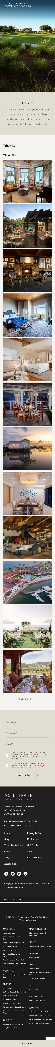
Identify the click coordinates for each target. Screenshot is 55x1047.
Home (6, 900)
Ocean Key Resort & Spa (12, 1003)
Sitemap (31, 851)
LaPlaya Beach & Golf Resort (14, 992)
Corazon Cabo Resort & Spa (40, 946)
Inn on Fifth (7, 988)
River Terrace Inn (10, 950)
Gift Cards (32, 845)
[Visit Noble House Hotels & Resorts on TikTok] (25, 874)
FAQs (7, 857)
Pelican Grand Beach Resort (14, 1007)
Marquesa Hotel (9, 999)
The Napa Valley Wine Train (14, 960)
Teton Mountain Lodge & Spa (40, 1019)
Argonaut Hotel (9, 933)
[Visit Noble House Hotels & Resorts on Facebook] (6, 874)
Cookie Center (34, 839)
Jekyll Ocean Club (10, 1028)
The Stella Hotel (35, 989)
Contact (8, 833)
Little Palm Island (10, 996)
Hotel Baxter (34, 957)
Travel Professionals (14, 845)
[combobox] (27, 155)
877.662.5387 (30, 821)
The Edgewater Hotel (37, 1001)
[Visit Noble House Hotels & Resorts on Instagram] (13, 874)
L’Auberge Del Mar (10, 946)
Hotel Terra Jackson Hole (39, 1012)
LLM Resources (35, 857)
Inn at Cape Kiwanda (37, 978)
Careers (8, 851)
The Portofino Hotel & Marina (14, 964)
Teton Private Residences (39, 1023)
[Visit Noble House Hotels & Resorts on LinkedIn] (19, 874)
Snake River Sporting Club (39, 1016)
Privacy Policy (34, 833)
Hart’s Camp (34, 969)
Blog (6, 839)
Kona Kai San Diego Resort (13, 943)
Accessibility (10, 863)
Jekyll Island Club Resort (13, 1024)
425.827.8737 (28, 825)
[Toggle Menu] (50, 5)
